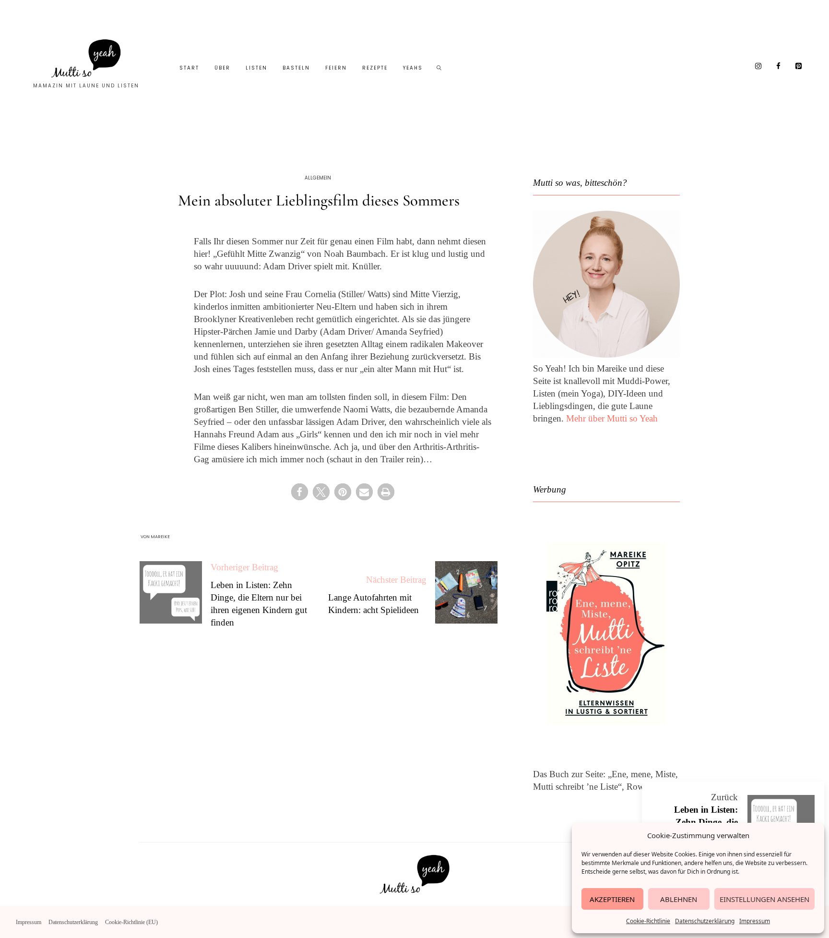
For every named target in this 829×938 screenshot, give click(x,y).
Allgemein (318, 177)
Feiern (336, 68)
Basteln (296, 68)
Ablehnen (678, 899)
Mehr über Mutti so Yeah (612, 418)
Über (222, 68)
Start (189, 68)
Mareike (160, 537)
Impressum (754, 921)
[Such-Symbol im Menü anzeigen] (439, 68)
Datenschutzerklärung (704, 921)
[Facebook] (778, 66)
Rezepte (375, 68)
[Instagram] (758, 66)
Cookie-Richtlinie (648, 921)
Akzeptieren (612, 899)
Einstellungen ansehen (764, 899)
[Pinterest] (799, 66)
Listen (256, 68)
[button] (299, 491)
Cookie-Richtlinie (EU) (131, 922)
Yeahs (413, 68)
